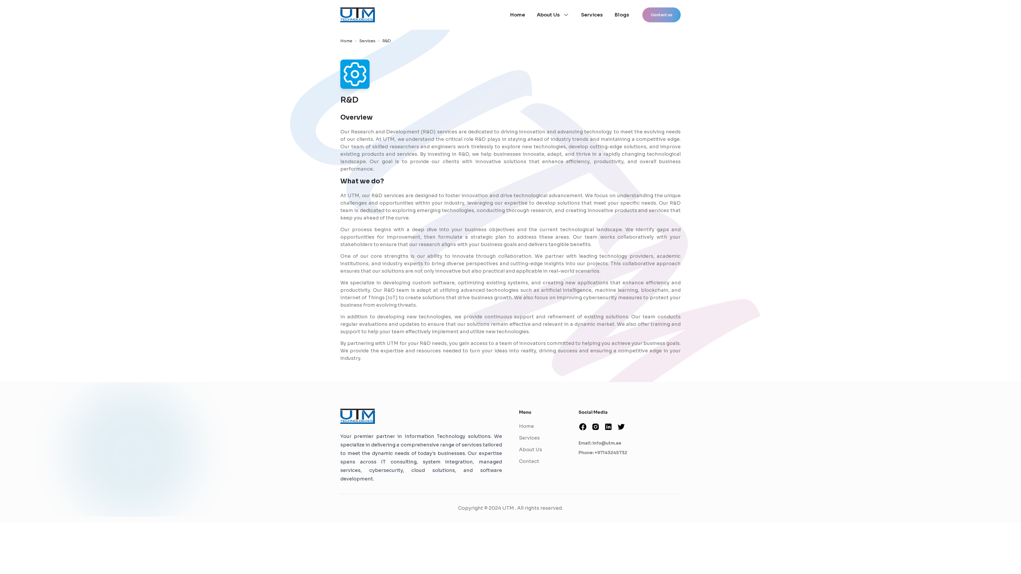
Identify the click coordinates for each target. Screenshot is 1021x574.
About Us (530, 450)
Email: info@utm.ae (600, 443)
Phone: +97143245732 (603, 452)
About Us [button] (548, 15)
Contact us (661, 14)
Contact (529, 461)
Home (517, 15)
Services (592, 15)
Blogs (621, 15)
